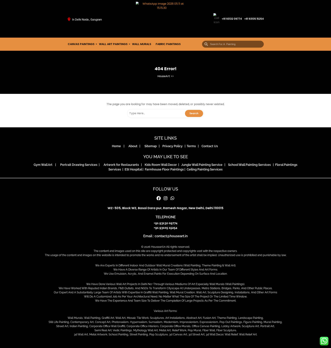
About (133, 146)
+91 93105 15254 (254, 19)
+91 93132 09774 (232, 19)
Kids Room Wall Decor (161, 164)
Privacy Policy (173, 146)
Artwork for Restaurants (122, 164)
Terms (192, 146)
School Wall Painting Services (250, 164)
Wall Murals (141, 44)
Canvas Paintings (81, 44)
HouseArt (163, 76)
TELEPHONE (166, 217)
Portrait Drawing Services (79, 164)
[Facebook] (158, 198)
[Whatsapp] (172, 198)
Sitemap (151, 146)
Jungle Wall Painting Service (202, 164)
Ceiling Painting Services (204, 169)
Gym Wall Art (44, 164)
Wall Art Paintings (113, 44)
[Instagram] (165, 198)
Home (117, 146)
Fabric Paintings (168, 44)
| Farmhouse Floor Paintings (163, 169)
